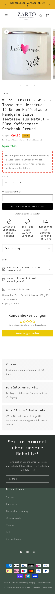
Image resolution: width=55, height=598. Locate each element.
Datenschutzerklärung (17, 511)
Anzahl (5, 176)
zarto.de (15, 583)
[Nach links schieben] (20, 85)
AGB (8, 532)
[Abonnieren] (45, 479)
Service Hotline (13, 539)
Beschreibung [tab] (12, 248)
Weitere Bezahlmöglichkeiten (27, 214)
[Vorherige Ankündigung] (5, 4)
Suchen (10, 497)
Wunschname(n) (10, 192)
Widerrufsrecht (13, 518)
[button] (6, 15)
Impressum (11, 504)
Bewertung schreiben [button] (27, 333)
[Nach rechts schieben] (34, 85)
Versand (15, 140)
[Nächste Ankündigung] (49, 4)
